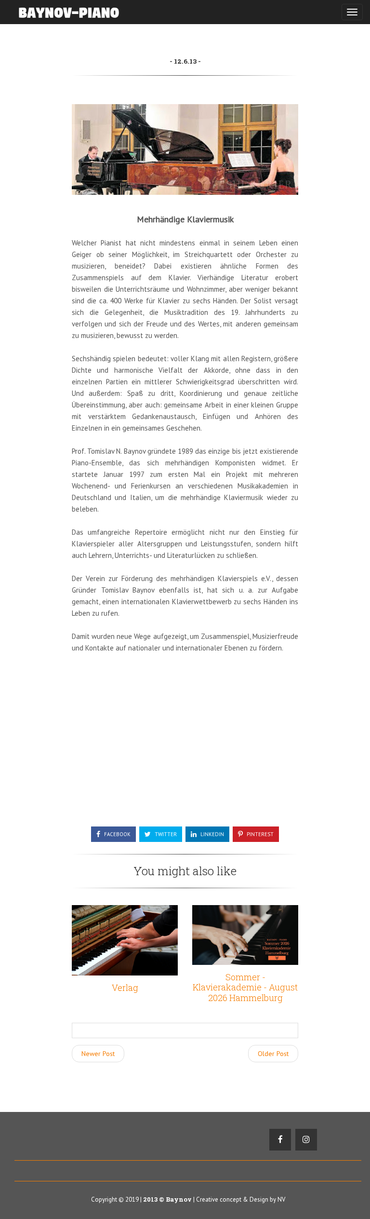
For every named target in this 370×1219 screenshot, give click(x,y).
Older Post (273, 1053)
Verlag (125, 987)
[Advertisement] (185, 744)
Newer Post (98, 1053)
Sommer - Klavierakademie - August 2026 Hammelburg (245, 987)
